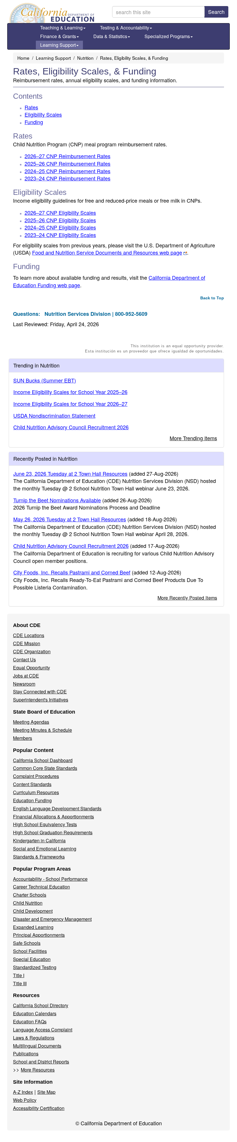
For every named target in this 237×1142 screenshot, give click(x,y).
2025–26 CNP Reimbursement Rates (67, 163)
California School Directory (40, 1005)
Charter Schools (29, 894)
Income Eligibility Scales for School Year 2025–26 (70, 391)
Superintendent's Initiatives (40, 699)
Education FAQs (30, 1021)
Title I (18, 975)
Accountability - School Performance (50, 879)
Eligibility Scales (43, 114)
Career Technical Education (41, 886)
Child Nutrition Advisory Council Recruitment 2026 (71, 427)
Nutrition (85, 58)
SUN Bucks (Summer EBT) (44, 380)
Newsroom (24, 683)
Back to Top (212, 298)
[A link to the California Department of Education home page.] (51, 13)
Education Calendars (34, 1013)
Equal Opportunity (31, 667)
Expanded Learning (33, 927)
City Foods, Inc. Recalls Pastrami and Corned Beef (71, 572)
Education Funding (32, 800)
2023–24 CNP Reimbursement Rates (67, 178)
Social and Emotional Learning (44, 848)
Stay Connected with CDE (40, 691)
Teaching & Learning (61, 27)
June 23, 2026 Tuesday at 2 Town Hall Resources (70, 473)
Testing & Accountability (124, 27)
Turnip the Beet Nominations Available (57, 500)
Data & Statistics (110, 36)
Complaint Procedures (36, 776)
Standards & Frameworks (39, 856)
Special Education (32, 959)
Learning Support (58, 45)
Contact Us (24, 659)
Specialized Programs (167, 36)
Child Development (33, 911)
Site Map (46, 1092)
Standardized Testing (34, 967)
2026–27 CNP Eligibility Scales (60, 212)
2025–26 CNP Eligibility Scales (60, 220)
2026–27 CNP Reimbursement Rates (67, 156)
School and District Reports (41, 1061)
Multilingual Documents (37, 1045)
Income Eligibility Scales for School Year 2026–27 (70, 403)
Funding (34, 122)
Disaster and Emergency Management (52, 919)
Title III (20, 983)
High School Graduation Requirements (52, 832)
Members (22, 738)
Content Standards (32, 784)
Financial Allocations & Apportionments (53, 816)
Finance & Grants (58, 36)
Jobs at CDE (26, 675)
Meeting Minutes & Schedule (42, 730)
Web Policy (24, 1100)
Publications (25, 1053)
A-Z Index (23, 1092)
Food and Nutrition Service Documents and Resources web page (107, 252)
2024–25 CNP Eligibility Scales (60, 227)
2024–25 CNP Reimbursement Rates (67, 171)
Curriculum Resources (36, 792)
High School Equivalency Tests (45, 824)
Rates (31, 107)
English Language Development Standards (57, 808)
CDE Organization (32, 651)
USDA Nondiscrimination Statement (54, 415)
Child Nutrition (27, 903)
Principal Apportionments (39, 935)
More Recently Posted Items (187, 597)
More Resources (38, 1069)
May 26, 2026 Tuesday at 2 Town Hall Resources (69, 519)
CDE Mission (26, 643)
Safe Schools (26, 943)
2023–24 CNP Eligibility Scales (60, 234)
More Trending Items (193, 438)
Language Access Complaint (42, 1029)
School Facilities (30, 951)
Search (216, 11)
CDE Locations (28, 635)
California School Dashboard (43, 760)
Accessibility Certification (38, 1108)
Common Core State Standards (45, 768)
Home (23, 58)
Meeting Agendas (31, 722)
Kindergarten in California (39, 840)
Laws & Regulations (33, 1037)
